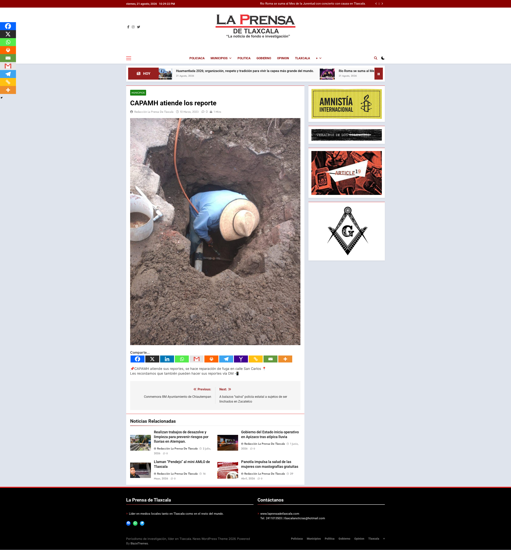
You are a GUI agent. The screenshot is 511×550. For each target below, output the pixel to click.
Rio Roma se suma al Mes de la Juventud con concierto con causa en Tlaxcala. (351, 71)
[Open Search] (375, 58)
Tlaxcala (302, 58)
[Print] (211, 358)
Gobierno (263, 58)
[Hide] (1, 97)
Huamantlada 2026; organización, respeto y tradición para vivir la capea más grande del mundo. (201, 71)
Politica (244, 58)
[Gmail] (197, 358)
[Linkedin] (167, 358)
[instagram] (133, 27)
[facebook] (128, 27)
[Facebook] (138, 358)
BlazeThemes (139, 543)
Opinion (283, 58)
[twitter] (138, 27)
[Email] (270, 358)
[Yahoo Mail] (241, 358)
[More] (285, 358)
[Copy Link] (256, 358)
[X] (152, 358)
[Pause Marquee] (378, 74)
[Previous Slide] (376, 3)
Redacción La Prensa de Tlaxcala (153, 112)
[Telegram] (226, 358)
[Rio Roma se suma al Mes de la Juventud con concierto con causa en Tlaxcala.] (283, 76)
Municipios (219, 58)
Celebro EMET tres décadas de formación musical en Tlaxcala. (324, 5)
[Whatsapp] (182, 358)
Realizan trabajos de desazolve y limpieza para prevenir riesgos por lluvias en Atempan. (181, 437)
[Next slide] (382, 3)
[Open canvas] (128, 58)
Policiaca (197, 58)
